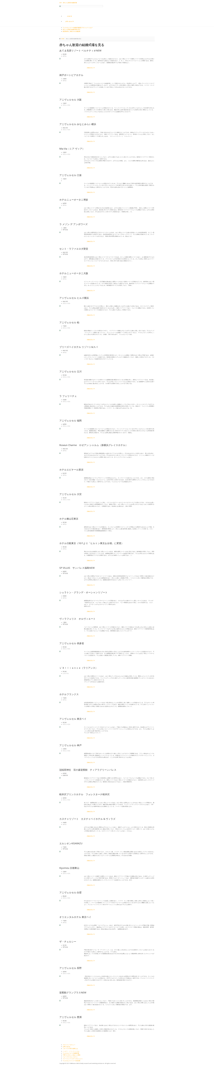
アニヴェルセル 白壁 (70, 892)
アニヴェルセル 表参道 (71, 643)
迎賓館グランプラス (70, 992)
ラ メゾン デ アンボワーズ (73, 224)
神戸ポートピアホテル (71, 75)
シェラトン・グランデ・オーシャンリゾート (83, 592)
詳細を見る (90, 67)
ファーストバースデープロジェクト (73, 1059)
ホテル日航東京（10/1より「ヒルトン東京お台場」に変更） (91, 543)
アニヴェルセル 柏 (69, 322)
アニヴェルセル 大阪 (70, 99)
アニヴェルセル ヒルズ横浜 (74, 297)
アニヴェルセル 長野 (70, 968)
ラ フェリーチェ (68, 396)
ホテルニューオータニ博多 (73, 199)
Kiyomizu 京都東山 (69, 867)
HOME (69, 16)
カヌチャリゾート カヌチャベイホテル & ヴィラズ (87, 818)
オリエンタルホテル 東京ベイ (75, 917)
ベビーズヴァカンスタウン (70, 1057)
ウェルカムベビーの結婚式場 (71, 1053)
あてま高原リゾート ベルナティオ (77, 50)
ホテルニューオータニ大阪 (73, 273)
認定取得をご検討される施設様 (71, 31)
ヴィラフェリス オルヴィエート (77, 618)
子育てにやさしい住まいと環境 (71, 1055)
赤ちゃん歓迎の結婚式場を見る (71, 29)
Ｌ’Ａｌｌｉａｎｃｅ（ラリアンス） (78, 667)
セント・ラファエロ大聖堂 (73, 248)
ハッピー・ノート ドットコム (71, 1051)
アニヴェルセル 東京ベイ (72, 718)
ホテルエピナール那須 (71, 469)
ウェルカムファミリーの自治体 (71, 1060)
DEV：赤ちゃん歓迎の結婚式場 (68, 2)
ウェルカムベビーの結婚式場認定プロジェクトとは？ (78, 27)
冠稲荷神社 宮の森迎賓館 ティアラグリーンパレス (87, 769)
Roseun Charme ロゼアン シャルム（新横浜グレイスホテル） (93, 445)
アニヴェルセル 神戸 (70, 745)
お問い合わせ (68, 21)
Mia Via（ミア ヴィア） (72, 148)
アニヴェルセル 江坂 (70, 175)
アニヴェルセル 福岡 (70, 420)
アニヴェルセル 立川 (70, 371)
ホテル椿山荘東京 (68, 518)
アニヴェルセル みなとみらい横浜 (77, 124)
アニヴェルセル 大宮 (70, 494)
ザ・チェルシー (67, 941)
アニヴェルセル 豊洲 (70, 1017)
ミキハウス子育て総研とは (70, 1048)
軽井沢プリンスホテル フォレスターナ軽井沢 (84, 794)
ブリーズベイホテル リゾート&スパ (78, 346)
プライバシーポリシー (69, 1045)
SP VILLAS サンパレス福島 (74, 567)
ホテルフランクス (69, 694)
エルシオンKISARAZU (70, 843)
